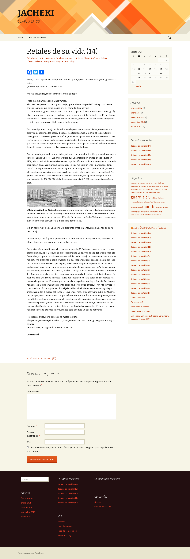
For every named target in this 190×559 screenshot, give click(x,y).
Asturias (145, 183)
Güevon (30, 61)
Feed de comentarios (67, 530)
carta (160, 186)
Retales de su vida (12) (141, 155)
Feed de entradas (65, 526)
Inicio (20, 37)
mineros (139, 208)
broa (138, 186)
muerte (149, 206)
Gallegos (105, 58)
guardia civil (142, 197)
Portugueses (49, 61)
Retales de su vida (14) (141, 145)
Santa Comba (135, 215)
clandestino (134, 189)
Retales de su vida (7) (140, 265)
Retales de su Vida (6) (140, 270)
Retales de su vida (37, 37)
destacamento (149, 189)
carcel (156, 186)
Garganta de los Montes (144, 192)
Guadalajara (156, 192)
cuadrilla (142, 189)
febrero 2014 (136, 108)
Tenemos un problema (140, 311)
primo (156, 212)
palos (158, 208)
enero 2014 (136, 112)
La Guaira (147, 202)
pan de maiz (164, 208)
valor (153, 215)
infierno (161, 198)
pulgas (161, 212)
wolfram (158, 215)
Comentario (34, 391)
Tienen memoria (138, 297)
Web (29, 441)
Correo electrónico (33, 434)
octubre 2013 (136, 126)
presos (151, 212)
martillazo (161, 202)
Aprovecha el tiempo (140, 306)
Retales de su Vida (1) (140, 293)
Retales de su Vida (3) (140, 283)
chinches (165, 186)
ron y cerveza (62, 61)
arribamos (138, 183)
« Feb (138, 86)
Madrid (152, 202)
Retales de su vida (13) (41, 358)
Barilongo (161, 183)
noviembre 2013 (138, 122)
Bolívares (95, 58)
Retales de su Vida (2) (140, 288)
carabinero (150, 186)
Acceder (61, 521)
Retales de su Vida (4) (140, 279)
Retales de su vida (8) (140, 260)
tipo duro (143, 215)
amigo (133, 183)
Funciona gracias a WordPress (31, 553)
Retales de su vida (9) (140, 256)
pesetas (133, 212)
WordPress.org (64, 535)
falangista (158, 189)
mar (156, 202)
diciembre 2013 (137, 117)
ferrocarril (165, 189)
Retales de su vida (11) (141, 159)
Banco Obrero (84, 58)
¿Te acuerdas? (137, 302)
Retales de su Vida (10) (141, 164)
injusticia (134, 202)
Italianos (38, 61)
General (51, 58)
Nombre (32, 425)
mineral (133, 208)
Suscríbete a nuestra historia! (150, 227)
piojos (138, 212)
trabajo (72, 61)
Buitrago (143, 186)
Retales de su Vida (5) (140, 274)
